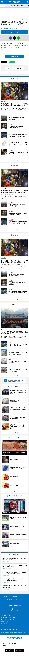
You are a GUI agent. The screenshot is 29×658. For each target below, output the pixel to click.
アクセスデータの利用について (8, 619)
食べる (8, 5)
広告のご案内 (5, 623)
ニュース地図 (4, 19)
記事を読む (14, 56)
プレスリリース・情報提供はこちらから (10, 617)
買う (18, 5)
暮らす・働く (23, 5)
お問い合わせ (5, 621)
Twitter (16, 609)
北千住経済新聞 (14, 2)
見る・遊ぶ (13, 5)
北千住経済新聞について (7, 615)
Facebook (12, 609)
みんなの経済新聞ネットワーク (14, 638)
